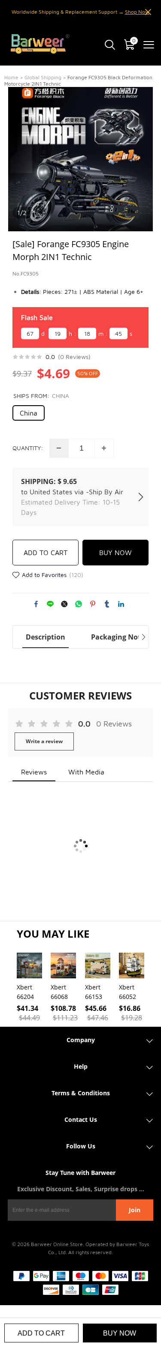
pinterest (92, 604)
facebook (36, 604)
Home (11, 77)
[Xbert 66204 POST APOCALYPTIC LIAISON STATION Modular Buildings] (29, 965)
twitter (64, 604)
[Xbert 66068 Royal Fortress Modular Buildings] (63, 965)
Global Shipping (42, 77)
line (50, 604)
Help (81, 1066)
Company (81, 1040)
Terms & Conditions (81, 1093)
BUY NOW (115, 552)
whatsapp (78, 604)
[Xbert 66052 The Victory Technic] (131, 965)
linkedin (121, 604)
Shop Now (137, 12)
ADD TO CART (45, 552)
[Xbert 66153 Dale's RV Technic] (97, 965)
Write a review (44, 741)
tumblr (107, 604)
